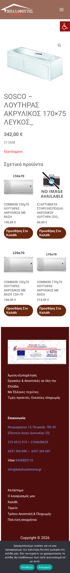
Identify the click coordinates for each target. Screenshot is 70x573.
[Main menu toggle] (61, 9)
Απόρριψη (44, 567)
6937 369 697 (40, 451)
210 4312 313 (17, 442)
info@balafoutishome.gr (24, 469)
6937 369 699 (17, 451)
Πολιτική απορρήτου (22, 520)
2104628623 (39, 442)
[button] (65, 26)
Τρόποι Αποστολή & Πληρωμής (29, 514)
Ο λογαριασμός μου (21, 496)
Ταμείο (13, 508)
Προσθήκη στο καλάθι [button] (17, 233)
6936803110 (24, 460)
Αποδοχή (27, 567)
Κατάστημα (15, 490)
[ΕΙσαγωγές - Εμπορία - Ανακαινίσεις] (16, 9)
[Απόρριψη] (65, 557)
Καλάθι (13, 502)
